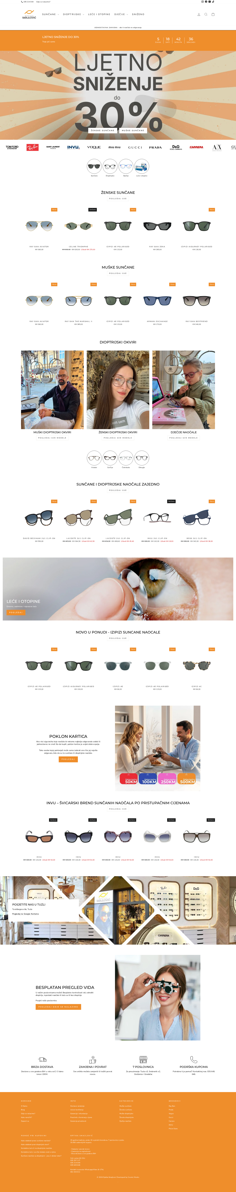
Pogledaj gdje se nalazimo (58, 1007)
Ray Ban (172, 1106)
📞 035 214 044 (27, 2)
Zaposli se (25, 1121)
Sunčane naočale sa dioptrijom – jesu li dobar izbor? (41, 1156)
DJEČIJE (120, 14)
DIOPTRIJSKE (72, 14)
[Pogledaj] (118, 589)
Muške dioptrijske (126, 1113)
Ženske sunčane (103, 130)
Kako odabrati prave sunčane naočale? (36, 1141)
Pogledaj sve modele (52, 438)
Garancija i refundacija (79, 1113)
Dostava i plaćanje (77, 1106)
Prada (171, 1110)
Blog (23, 1110)
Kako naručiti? (26, 1117)
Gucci (171, 1117)
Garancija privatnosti (78, 1121)
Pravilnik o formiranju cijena (81, 1117)
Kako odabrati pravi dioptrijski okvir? (35, 1144)
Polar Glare (173, 1129)
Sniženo (138, 14)
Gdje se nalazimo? (43, 2)
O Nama (24, 1106)
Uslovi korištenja (76, 1110)
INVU (171, 1125)
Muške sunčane (133, 130)
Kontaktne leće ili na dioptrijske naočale (36, 1148)
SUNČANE (49, 14)
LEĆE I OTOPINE (99, 14)
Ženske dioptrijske (127, 1117)
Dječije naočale (125, 1121)
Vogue (171, 1113)
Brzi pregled (39, 241)
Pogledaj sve (118, 199)
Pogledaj (68, 759)
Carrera (171, 1121)
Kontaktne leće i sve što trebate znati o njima (38, 1152)
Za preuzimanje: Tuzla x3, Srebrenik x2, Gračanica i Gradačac (143, 1073)
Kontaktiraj (198, 1071)
